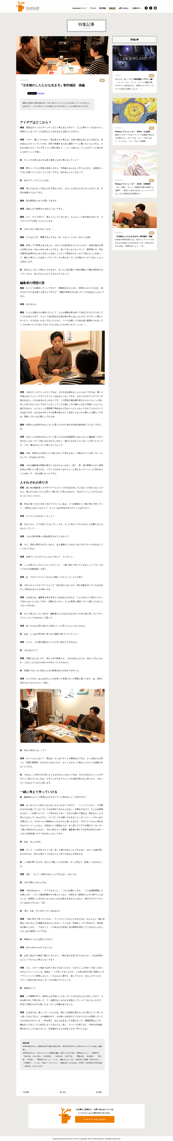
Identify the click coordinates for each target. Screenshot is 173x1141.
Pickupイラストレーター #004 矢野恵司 (133, 184)
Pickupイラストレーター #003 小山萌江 (133, 131)
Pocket (41, 93)
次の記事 (99, 1092)
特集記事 (112, 8)
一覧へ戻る (62, 1092)
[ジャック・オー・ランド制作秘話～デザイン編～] (134, 58)
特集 (102, 80)
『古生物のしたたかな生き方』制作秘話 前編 (133, 236)
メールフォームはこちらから (94, 1119)
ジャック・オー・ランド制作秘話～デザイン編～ (134, 79)
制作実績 (102, 8)
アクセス (93, 8)
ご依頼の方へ (136, 8)
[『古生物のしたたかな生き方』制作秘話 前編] (134, 215)
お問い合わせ (123, 8)
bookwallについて (80, 8)
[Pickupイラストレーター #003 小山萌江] (134, 110)
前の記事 (26, 1092)
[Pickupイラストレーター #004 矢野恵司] (134, 163)
